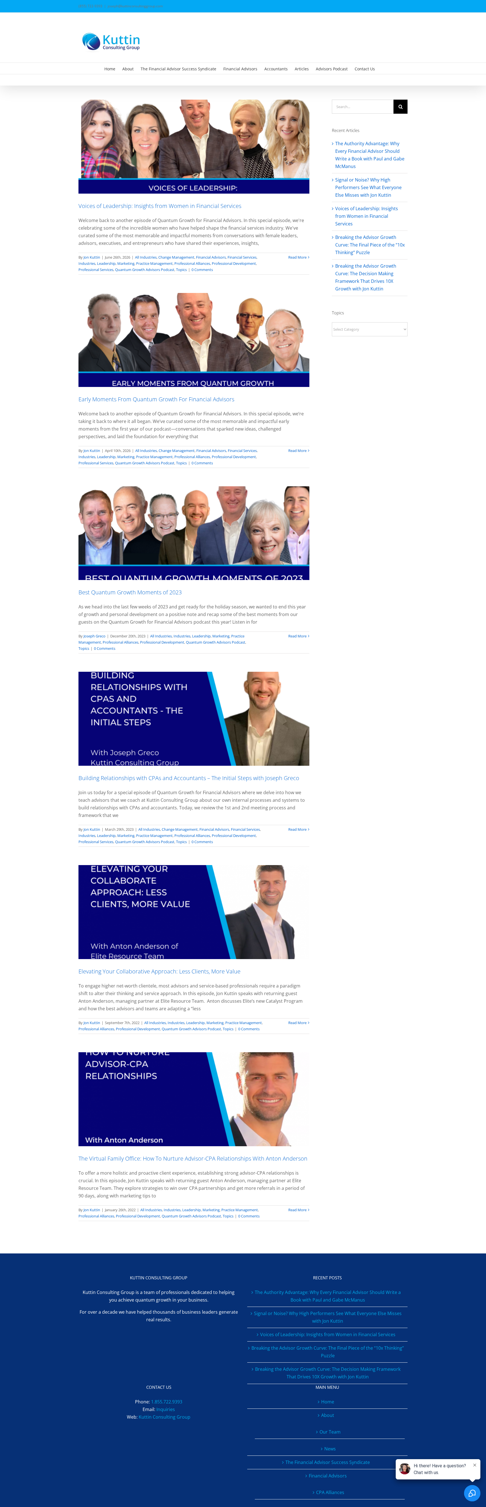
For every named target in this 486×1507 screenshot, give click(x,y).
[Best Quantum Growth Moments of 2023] (193, 533)
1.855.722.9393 (166, 1402)
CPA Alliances (330, 1492)
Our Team (330, 1432)
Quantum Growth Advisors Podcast (144, 269)
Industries (86, 263)
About (327, 1415)
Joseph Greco (94, 636)
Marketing (125, 263)
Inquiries (165, 1409)
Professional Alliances (192, 263)
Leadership (106, 263)
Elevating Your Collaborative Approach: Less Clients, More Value (159, 971)
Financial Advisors (211, 257)
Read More (297, 257)
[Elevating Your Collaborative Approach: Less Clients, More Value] (193, 912)
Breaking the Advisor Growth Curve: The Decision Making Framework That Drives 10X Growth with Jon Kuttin (327, 1373)
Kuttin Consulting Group (164, 1417)
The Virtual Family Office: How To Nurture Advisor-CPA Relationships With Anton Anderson (192, 1158)
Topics (181, 269)
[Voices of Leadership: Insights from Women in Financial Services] (193, 147)
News (330, 1449)
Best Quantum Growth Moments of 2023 (130, 592)
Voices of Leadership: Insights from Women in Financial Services (159, 206)
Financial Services (242, 257)
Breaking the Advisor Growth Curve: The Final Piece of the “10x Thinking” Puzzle (370, 245)
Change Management (176, 257)
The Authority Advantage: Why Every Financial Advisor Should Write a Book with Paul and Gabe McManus (328, 1296)
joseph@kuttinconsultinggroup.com (135, 6)
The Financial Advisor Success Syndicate (327, 1462)
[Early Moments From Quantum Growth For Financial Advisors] (193, 340)
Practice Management (154, 263)
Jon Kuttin (92, 257)
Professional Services (95, 269)
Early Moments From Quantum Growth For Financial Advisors (156, 399)
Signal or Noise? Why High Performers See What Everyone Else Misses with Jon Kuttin (368, 187)
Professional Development (234, 263)
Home (327, 1402)
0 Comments (202, 269)
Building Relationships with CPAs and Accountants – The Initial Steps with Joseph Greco (188, 778)
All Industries (146, 257)
